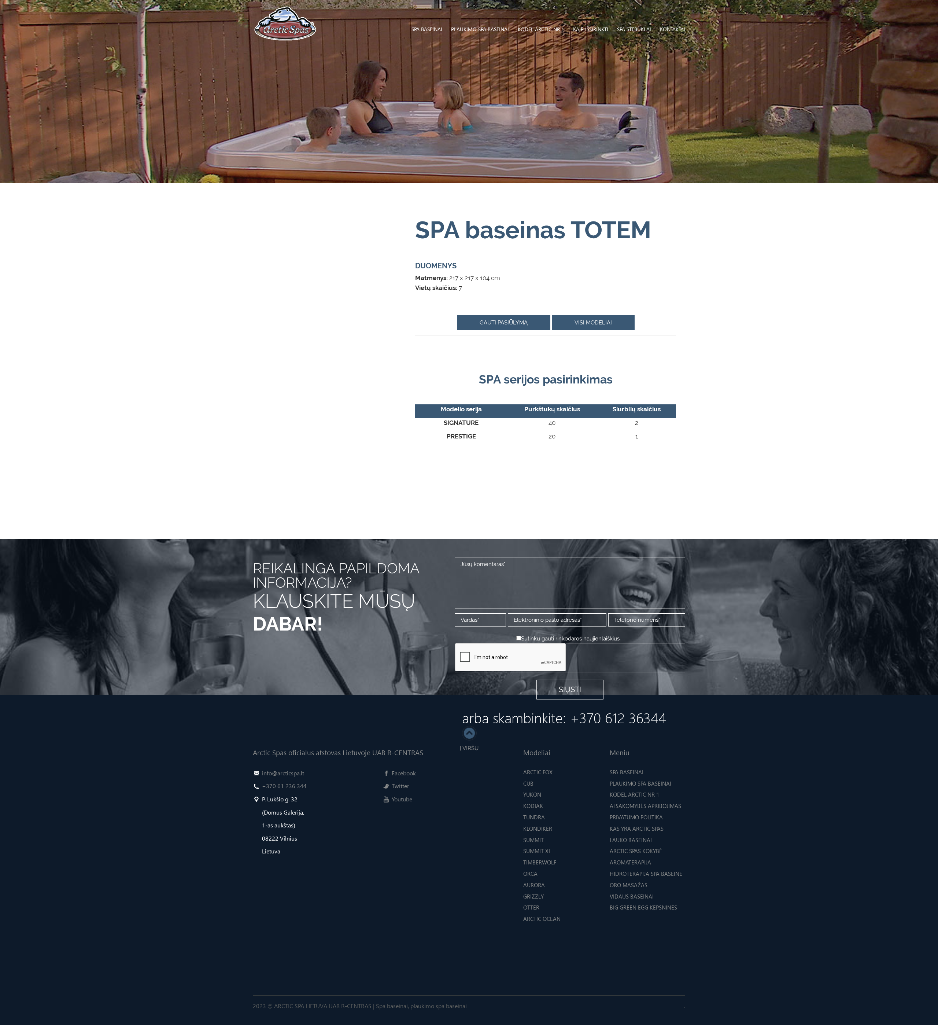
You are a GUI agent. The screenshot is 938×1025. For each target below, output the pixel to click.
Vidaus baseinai (632, 896)
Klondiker (537, 828)
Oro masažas (628, 885)
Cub (528, 783)
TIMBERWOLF (539, 862)
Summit (533, 840)
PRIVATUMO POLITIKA (636, 817)
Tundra (534, 817)
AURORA (534, 885)
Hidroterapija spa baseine (646, 873)
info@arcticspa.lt (283, 773)
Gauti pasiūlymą (504, 322)
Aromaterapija (630, 862)
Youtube (402, 799)
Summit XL (537, 851)
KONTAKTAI (672, 29)
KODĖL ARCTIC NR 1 (541, 29)
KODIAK (533, 805)
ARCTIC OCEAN (542, 918)
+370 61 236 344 (284, 786)
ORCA (530, 873)
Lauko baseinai (631, 840)
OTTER (531, 907)
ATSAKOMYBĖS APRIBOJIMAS (645, 805)
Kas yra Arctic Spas (637, 828)
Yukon (532, 794)
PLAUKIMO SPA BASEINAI (480, 29)
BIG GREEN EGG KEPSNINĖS (643, 907)
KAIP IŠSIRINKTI (590, 29)
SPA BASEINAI (426, 29)
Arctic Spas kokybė (636, 851)
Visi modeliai (593, 322)
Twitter (400, 786)
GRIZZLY (533, 896)
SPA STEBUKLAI (634, 29)
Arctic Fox (538, 772)
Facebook (404, 773)
